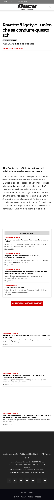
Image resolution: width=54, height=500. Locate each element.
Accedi (5, 2)
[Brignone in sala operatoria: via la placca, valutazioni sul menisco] (27, 359)
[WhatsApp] (22, 219)
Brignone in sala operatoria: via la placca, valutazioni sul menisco (22, 257)
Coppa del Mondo (9, 40)
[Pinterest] (16, 219)
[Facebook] (5, 219)
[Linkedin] (21, 481)
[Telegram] (33, 481)
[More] (28, 219)
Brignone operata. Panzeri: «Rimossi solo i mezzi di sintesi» (26, 241)
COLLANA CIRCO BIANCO (19, 2)
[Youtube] (45, 481)
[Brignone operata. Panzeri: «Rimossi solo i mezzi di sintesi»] (27, 319)
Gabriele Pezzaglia (13, 48)
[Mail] (27, 481)
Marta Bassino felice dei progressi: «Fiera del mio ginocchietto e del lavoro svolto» (26, 272)
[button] (4, 7)
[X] (10, 219)
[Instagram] (15, 481)
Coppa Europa (11, 285)
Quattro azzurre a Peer (14, 287)
